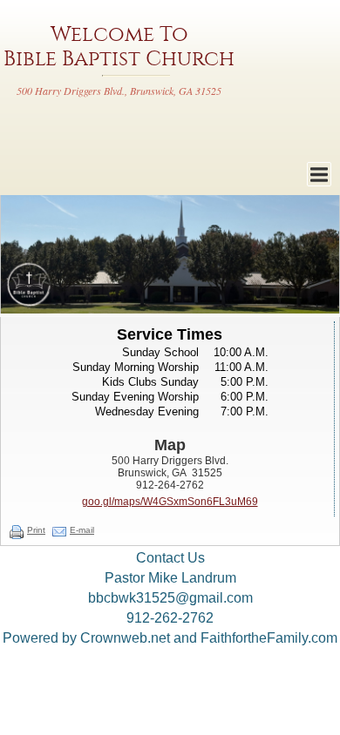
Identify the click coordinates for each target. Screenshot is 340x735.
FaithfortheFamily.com (269, 637)
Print (36, 530)
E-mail (82, 530)
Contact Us (170, 557)
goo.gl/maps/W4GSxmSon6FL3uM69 (170, 502)
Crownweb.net (125, 637)
